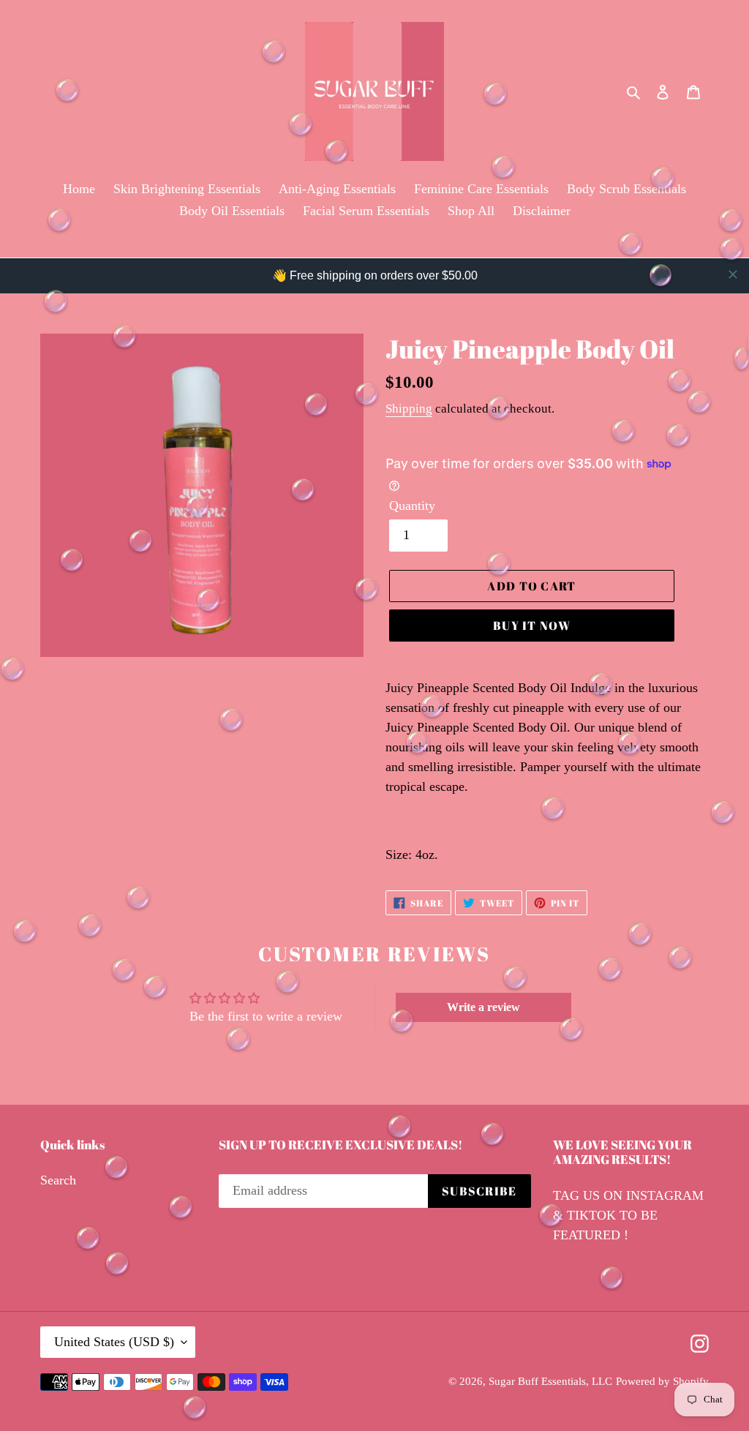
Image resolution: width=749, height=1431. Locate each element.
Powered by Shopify (662, 1381)
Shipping (408, 409)
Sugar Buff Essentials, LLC (550, 1381)
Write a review (483, 1007)
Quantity (412, 505)
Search (58, 1180)
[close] (733, 274)
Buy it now (532, 625)
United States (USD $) (114, 1341)
